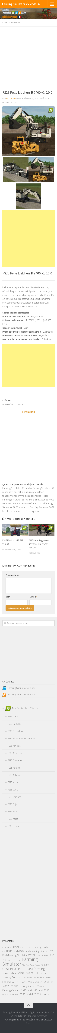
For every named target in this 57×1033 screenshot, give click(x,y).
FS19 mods (28, 947)
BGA (51, 955)
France (37, 965)
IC (22, 969)
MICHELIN (30, 978)
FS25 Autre (13, 782)
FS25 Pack (12, 811)
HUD (15, 969)
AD (40, 955)
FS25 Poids (13, 818)
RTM (34, 982)
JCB (25, 969)
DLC (13, 960)
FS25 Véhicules (14, 745)
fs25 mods (11, 986)
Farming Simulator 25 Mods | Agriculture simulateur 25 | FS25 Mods (22, 4)
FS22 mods (25, 951)
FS (41, 964)
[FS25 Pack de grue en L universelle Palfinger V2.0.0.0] (41, 530)
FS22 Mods (11, 98)
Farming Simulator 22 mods (18, 1019)
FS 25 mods (26, 994)
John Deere (25, 973)
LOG (41, 973)
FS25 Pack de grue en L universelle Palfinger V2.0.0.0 (39, 544)
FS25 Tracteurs (14, 723)
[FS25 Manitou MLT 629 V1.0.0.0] (15, 530)
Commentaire (12, 575)
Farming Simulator (20, 961)
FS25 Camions (14, 796)
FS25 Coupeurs (15, 760)
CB (9, 960)
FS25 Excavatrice (11, 22)
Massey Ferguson (12, 977)
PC (17, 982)
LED (36, 973)
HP (10, 969)
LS (45, 973)
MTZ (43, 978)
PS (29, 982)
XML (47, 982)
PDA (22, 981)
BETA (46, 955)
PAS (13, 982)
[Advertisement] (28, 57)
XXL (52, 982)
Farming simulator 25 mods (32, 986)
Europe (19, 960)
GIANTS (46, 965)
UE (41, 982)
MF (25, 977)
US (43, 982)
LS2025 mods (40, 994)
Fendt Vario (30, 965)
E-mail (33, 596)
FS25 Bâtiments (15, 774)
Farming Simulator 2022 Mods (23, 955)
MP (40, 977)
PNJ (25, 982)
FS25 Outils (13, 789)
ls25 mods (38, 990)
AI (42, 955)
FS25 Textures (14, 826)
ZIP (3, 986)
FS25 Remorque (15, 753)
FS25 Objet (13, 804)
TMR (37, 982)
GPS (5, 969)
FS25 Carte (13, 716)
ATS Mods (17, 947)
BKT (5, 960)
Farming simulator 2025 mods (17, 990)
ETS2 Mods (7, 947)
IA (19, 969)
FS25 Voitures (14, 767)
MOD (36, 977)
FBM (23, 965)
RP (31, 982)
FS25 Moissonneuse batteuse (21, 738)
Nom (9, 596)
